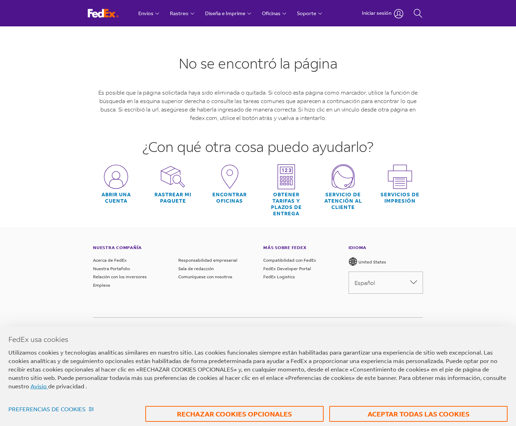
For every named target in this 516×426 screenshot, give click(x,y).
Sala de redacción (196, 268)
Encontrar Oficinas (229, 197)
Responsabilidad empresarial (207, 260)
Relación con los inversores (120, 276)
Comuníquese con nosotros (205, 276)
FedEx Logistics (279, 276)
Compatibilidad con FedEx (289, 260)
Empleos (101, 285)
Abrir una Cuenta (116, 197)
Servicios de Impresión (400, 197)
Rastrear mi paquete (172, 197)
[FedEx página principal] (110, 13)
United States (371, 262)
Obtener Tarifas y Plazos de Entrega (286, 204)
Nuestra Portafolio (111, 268)
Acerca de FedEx (110, 260)
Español (365, 282)
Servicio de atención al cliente (343, 200)
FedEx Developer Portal (287, 268)
